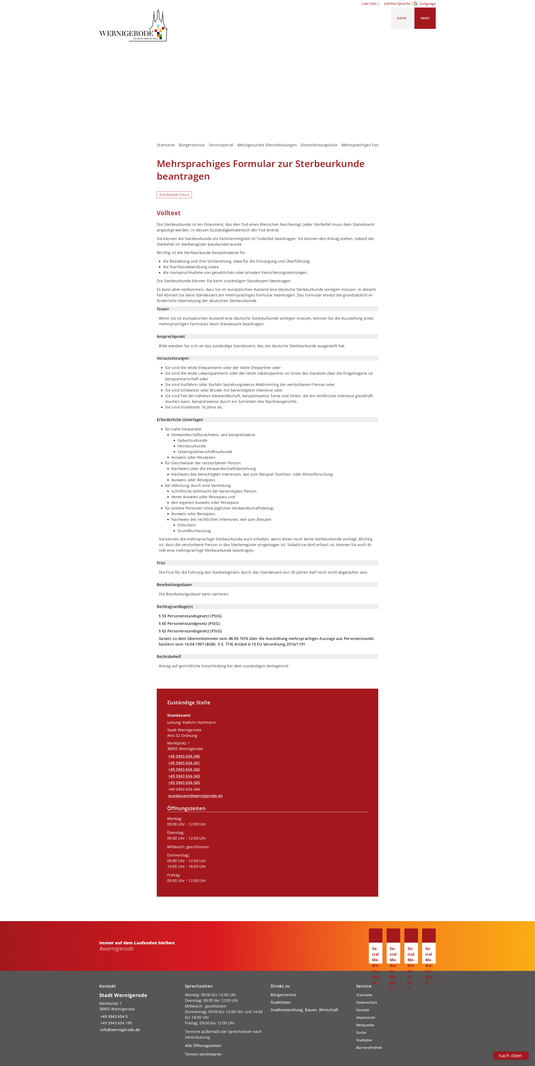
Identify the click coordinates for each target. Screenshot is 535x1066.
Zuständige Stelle (174, 195)
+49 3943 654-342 (183, 769)
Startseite (166, 144)
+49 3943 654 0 (113, 1016)
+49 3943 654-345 (183, 782)
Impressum (365, 1017)
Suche (361, 1032)
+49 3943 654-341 (183, 762)
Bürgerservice (192, 144)
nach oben (510, 1055)
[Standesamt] (267, 796)
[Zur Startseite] (135, 25)
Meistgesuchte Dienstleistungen (267, 144)
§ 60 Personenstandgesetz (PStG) (189, 623)
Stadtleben (281, 1002)
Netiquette (365, 1025)
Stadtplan (364, 1040)
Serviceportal (221, 144)
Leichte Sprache (397, 3)
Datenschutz (366, 1002)
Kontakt (362, 1010)
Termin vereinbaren (203, 1054)
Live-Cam (369, 3)
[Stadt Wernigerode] (139, 1012)
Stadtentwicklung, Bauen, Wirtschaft (304, 1009)
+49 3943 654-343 (183, 776)
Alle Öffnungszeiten (203, 1045)
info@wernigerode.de (119, 1029)
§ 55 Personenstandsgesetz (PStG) (190, 615)
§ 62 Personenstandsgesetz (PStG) (190, 630)
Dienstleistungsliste (319, 144)
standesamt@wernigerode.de (195, 795)
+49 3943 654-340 (183, 756)
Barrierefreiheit (369, 1047)
